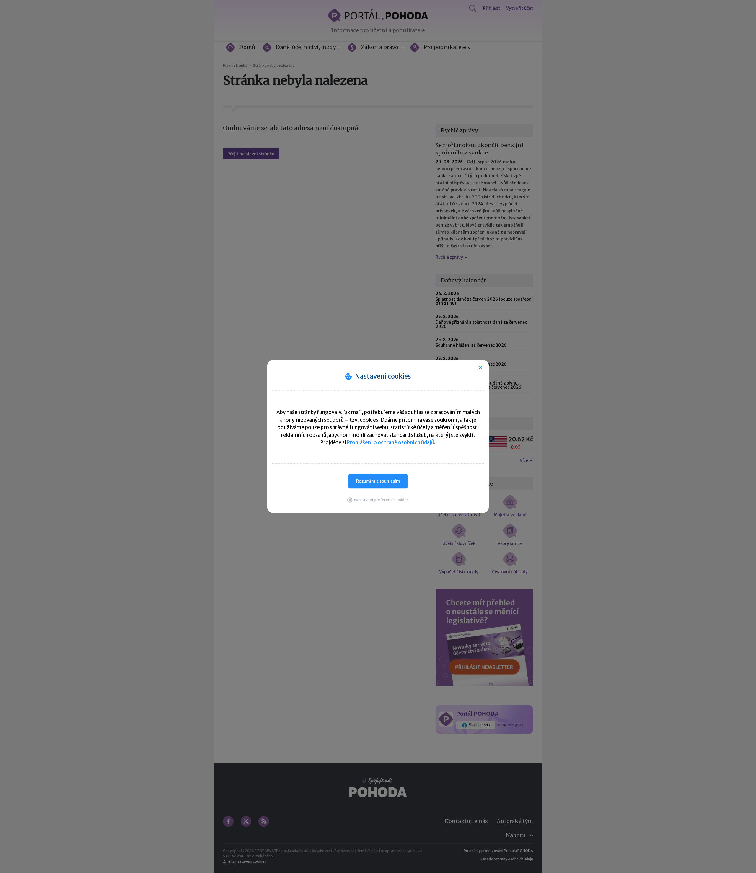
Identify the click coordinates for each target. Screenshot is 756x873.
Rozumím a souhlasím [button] (378, 481)
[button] (378, 499)
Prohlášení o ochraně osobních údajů (390, 442)
